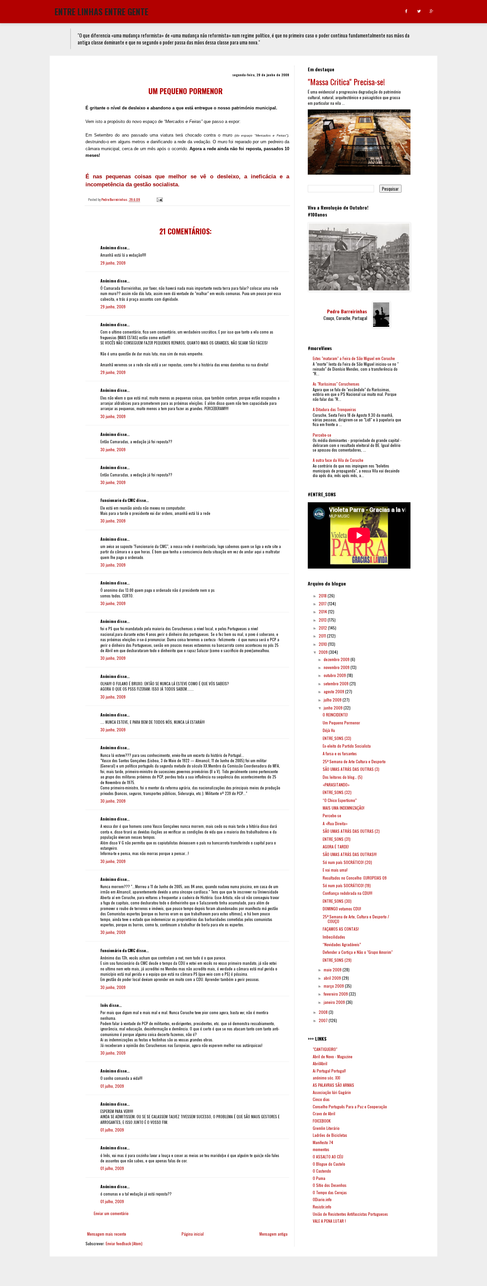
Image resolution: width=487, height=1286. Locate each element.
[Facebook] (406, 11)
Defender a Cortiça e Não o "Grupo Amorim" (358, 952)
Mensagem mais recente (106, 1234)
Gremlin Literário (326, 1128)
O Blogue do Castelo (329, 1164)
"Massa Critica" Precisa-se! (346, 82)
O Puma (319, 1178)
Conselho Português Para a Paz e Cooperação (350, 1106)
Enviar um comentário (111, 1213)
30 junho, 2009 (113, 416)
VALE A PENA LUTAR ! (329, 1221)
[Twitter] (419, 11)
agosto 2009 (334, 691)
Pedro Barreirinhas (347, 311)
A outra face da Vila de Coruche (338, 460)
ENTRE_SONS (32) (337, 792)
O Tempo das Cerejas (330, 1192)
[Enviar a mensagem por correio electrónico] (159, 199)
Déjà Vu (329, 730)
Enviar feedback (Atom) (124, 1243)
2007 (324, 1020)
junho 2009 (334, 707)
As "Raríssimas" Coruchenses (336, 384)
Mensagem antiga (273, 1234)
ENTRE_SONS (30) (337, 901)
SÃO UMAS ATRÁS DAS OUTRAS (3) (351, 769)
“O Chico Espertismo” (340, 800)
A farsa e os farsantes (340, 753)
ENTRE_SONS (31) (337, 839)
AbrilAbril (320, 1063)
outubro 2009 (335, 675)
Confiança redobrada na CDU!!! (347, 893)
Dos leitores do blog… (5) (342, 777)
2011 (323, 636)
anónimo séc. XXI (326, 1077)
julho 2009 (333, 700)
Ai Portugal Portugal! (329, 1070)
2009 (324, 652)
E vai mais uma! (335, 870)
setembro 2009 (337, 683)
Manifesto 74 (323, 1142)
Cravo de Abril (324, 1113)
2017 (323, 603)
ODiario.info (322, 1199)
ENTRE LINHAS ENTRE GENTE (101, 11)
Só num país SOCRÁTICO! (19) (347, 885)
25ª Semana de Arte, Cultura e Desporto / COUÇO (356, 919)
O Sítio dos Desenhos (330, 1185)
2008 (324, 1012)
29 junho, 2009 (113, 263)
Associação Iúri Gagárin (332, 1092)
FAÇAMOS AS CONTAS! (341, 929)
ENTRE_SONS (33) (337, 738)
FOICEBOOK (322, 1121)
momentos (321, 1149)
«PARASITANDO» (336, 784)
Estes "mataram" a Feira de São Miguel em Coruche (354, 358)
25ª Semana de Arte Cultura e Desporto (354, 761)
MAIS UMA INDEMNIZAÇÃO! (343, 808)
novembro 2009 (337, 667)
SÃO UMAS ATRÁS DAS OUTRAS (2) (351, 831)
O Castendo (322, 1171)
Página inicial (193, 1234)
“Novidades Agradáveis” (342, 944)
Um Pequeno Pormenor (341, 722)
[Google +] (431, 11)
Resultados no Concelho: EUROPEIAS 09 (355, 878)
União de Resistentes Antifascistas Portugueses (350, 1214)
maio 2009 (333, 969)
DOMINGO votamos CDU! (342, 908)
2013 (323, 620)
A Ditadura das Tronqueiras (334, 409)
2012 (323, 628)
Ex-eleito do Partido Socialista (347, 746)
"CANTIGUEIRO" (325, 1049)
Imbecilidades (334, 937)
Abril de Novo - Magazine (332, 1056)
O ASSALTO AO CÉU (328, 1156)
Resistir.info (322, 1206)
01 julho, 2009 (112, 1086)
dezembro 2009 (337, 659)
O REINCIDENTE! (335, 714)
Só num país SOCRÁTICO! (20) (347, 862)
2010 (323, 644)
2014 (323, 611)
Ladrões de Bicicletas (330, 1135)
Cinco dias (321, 1099)
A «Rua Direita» (335, 823)
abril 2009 (333, 978)
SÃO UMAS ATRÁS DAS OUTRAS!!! (350, 854)
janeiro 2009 (335, 1002)
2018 (323, 595)
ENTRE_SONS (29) (337, 960)
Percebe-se (322, 435)
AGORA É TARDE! (336, 846)
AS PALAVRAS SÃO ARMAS (333, 1085)
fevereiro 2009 (336, 994)
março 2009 (334, 986)
